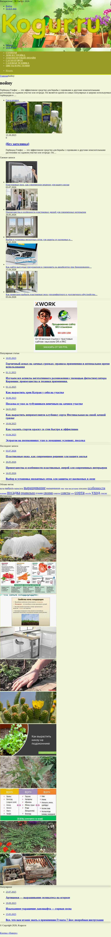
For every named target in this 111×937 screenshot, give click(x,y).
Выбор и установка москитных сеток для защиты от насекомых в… (39, 239)
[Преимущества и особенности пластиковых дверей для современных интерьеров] (22, 209)
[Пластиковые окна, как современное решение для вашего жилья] (22, 182)
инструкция (73, 488)
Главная (4, 76)
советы (65, 493)
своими (48, 493)
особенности (96, 488)
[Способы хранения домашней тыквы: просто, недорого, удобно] (28, 884)
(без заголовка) (17, 144)
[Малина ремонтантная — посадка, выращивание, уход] (28, 690)
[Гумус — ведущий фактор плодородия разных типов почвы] (28, 625)
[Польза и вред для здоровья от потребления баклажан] (28, 593)
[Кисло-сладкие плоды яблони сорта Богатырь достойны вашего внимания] (28, 819)
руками (39, 493)
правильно (28, 493)
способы (88, 493)
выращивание (35, 488)
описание (83, 488)
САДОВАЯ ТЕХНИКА (17, 63)
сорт (72, 493)
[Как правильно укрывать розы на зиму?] (28, 561)
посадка (13, 492)
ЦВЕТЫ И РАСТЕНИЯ (18, 65)
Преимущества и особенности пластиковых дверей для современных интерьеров (46, 212)
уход (96, 492)
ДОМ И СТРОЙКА (15, 55)
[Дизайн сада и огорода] (50, 40)
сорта (80, 492)
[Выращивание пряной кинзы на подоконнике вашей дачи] (28, 755)
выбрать (9, 488)
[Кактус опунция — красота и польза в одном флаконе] (28, 722)
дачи (66, 489)
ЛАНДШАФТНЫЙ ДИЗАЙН (21, 58)
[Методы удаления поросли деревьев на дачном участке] (28, 528)
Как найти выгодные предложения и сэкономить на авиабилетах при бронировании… (49, 267)
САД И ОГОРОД (14, 60)
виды (2, 488)
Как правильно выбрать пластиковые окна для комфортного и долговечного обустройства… (51, 294)
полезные (3, 493)
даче (62, 488)
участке (104, 493)
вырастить (18, 488)
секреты (56, 493)
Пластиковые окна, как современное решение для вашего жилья (37, 184)
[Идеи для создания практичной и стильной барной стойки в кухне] (28, 658)
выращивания (53, 488)
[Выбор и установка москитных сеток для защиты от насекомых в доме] (22, 237)
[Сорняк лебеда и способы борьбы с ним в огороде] (28, 787)
